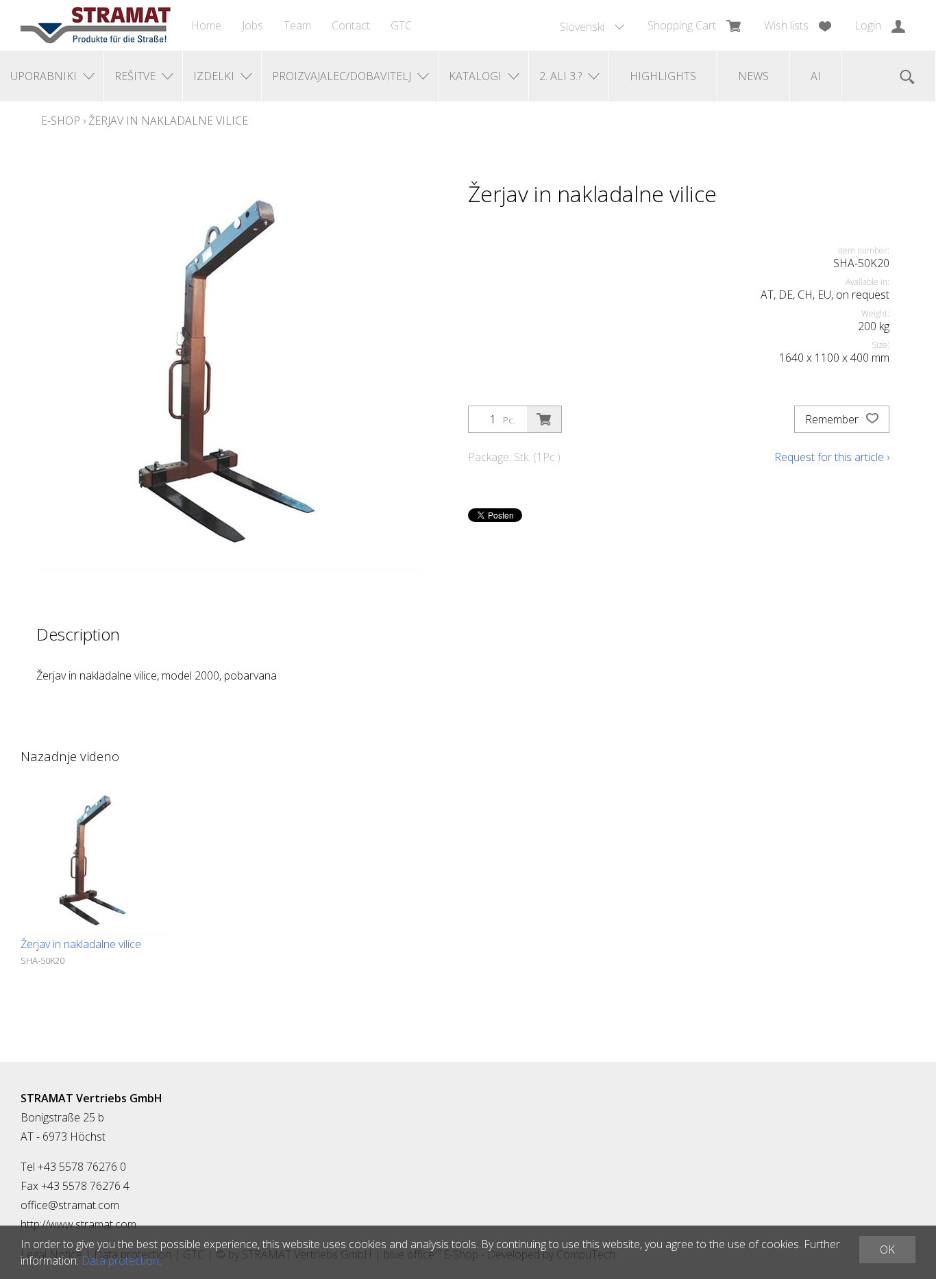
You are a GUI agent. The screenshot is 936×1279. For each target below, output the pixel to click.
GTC (401, 25)
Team (297, 25)
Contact (351, 25)
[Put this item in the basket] (544, 419)
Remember (833, 419)
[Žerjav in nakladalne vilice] (95, 862)
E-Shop (60, 120)
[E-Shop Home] (96, 25)
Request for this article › (831, 456)
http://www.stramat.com (78, 1224)
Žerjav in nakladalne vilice (168, 120)
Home (206, 25)
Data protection (120, 1260)
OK (887, 1249)
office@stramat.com (70, 1205)
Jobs (252, 25)
